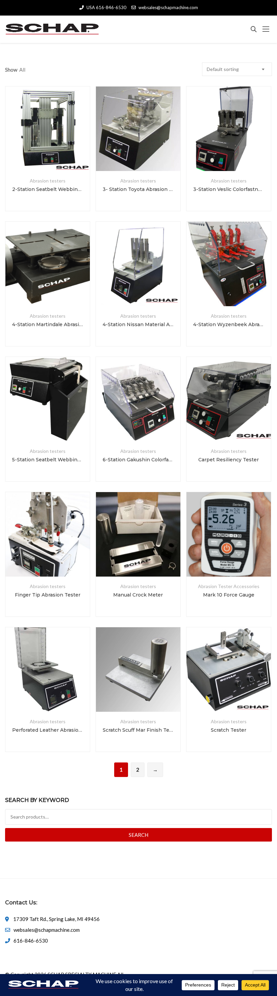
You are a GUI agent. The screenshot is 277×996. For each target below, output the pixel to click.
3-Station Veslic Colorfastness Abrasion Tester (228, 189)
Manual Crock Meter (138, 595)
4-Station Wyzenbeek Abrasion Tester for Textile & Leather (228, 324)
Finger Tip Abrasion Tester (47, 595)
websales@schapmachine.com (168, 7)
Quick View (47, 154)
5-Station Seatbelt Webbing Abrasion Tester (47, 460)
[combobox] (237, 69)
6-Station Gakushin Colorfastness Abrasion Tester (138, 460)
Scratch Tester (228, 730)
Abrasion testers (48, 181)
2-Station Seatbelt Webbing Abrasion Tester (47, 189)
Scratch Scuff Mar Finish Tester (138, 730)
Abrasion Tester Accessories (228, 586)
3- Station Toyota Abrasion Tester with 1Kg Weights (138, 189)
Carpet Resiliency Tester (228, 460)
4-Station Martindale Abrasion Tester (47, 324)
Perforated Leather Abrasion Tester (47, 730)
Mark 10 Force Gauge (228, 595)
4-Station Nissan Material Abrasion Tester (138, 324)
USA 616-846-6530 (106, 7)
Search (138, 835)
